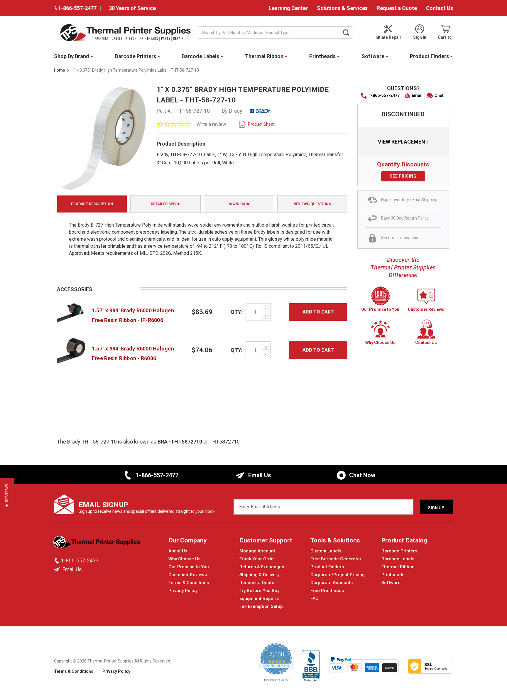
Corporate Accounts (331, 582)
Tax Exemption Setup (261, 606)
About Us (177, 551)
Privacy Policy (182, 590)
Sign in (419, 37)
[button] (7, 495)
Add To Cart (318, 312)
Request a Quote (397, 8)
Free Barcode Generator (335, 559)
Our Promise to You (188, 566)
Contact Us (439, 8)
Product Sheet (261, 124)
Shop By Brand (72, 56)
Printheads (323, 56)
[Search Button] (346, 32)
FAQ (314, 598)
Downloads (238, 204)
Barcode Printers (136, 56)
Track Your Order (257, 559)
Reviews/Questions (312, 204)
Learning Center (288, 8)
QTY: (237, 312)
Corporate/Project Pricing (337, 574)
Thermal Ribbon (265, 56)
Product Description (92, 204)
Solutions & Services (342, 8)
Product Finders (430, 56)
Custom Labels (325, 551)
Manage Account (257, 551)
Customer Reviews (187, 574)
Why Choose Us (184, 559)
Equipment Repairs (259, 598)
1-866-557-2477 (384, 95)
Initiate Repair (387, 37)
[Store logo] (97, 543)
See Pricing (403, 176)
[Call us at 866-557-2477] (57, 561)
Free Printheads (327, 590)
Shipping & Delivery (259, 574)
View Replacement (403, 142)
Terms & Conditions (188, 582)
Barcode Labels (201, 56)
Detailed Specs (165, 204)
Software (373, 56)
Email (417, 95)
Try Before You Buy (259, 590)
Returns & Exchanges (261, 566)
